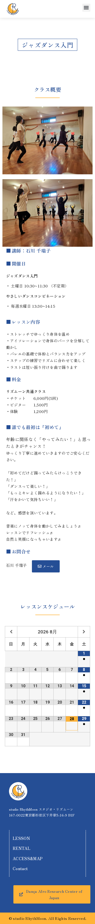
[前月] (11, 632)
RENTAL (21, 848)
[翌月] (84, 632)
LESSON (21, 838)
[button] (86, 8)
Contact (20, 868)
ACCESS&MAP (27, 858)
